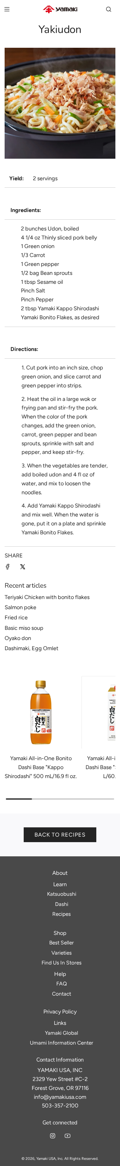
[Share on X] (22, 568)
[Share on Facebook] (7, 568)
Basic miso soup (24, 628)
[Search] (108, 9)
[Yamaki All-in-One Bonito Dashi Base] (41, 712)
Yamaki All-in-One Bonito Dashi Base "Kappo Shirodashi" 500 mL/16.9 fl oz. (41, 767)
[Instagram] (52, 1136)
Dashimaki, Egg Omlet (31, 648)
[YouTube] (67, 1136)
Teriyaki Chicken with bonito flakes (47, 597)
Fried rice (16, 617)
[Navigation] (7, 9)
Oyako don (18, 638)
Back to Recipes (60, 834)
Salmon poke (20, 607)
